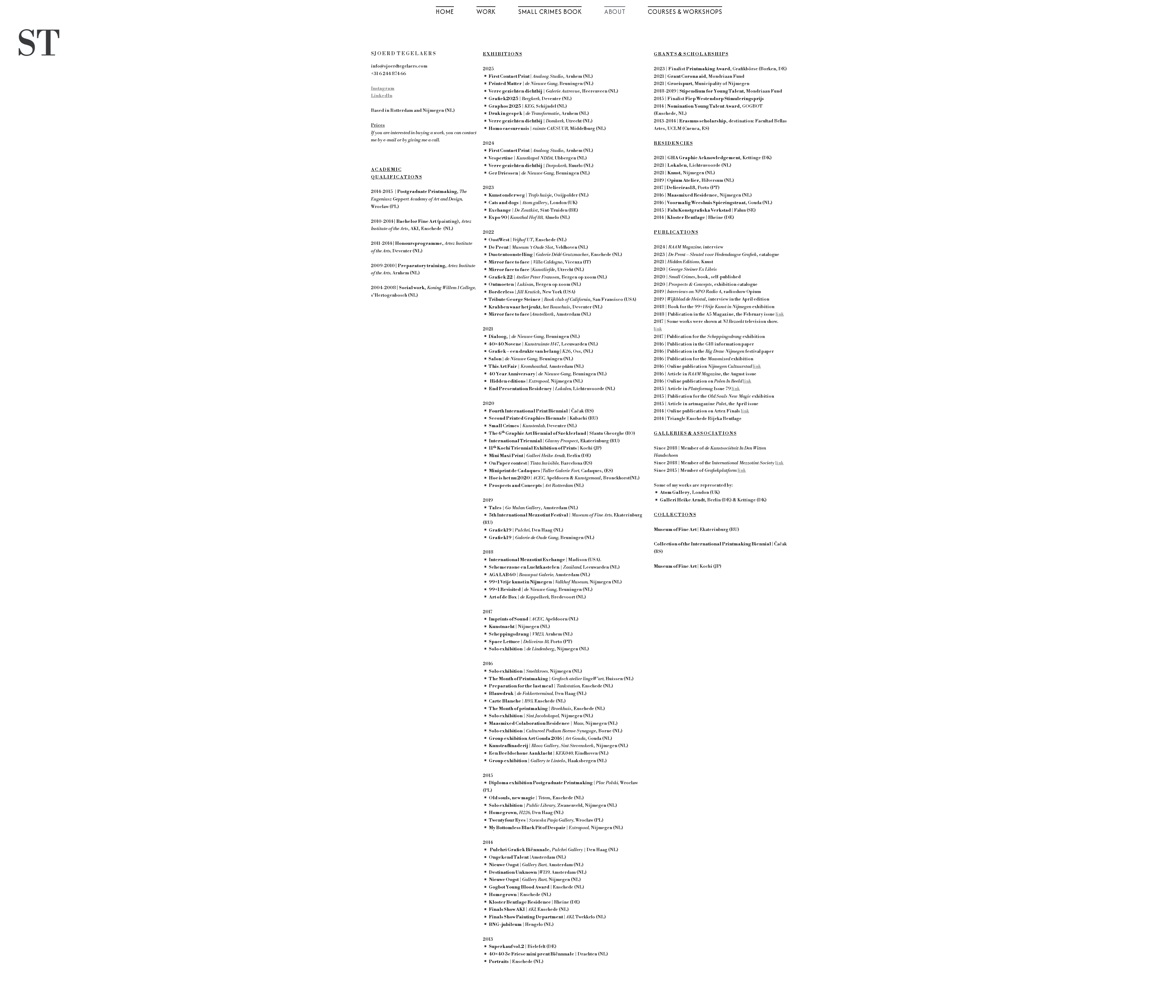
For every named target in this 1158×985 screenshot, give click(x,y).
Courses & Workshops (685, 11)
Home (445, 11)
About (614, 11)
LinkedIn (381, 96)
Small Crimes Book (550, 11)
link (780, 314)
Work (485, 11)
